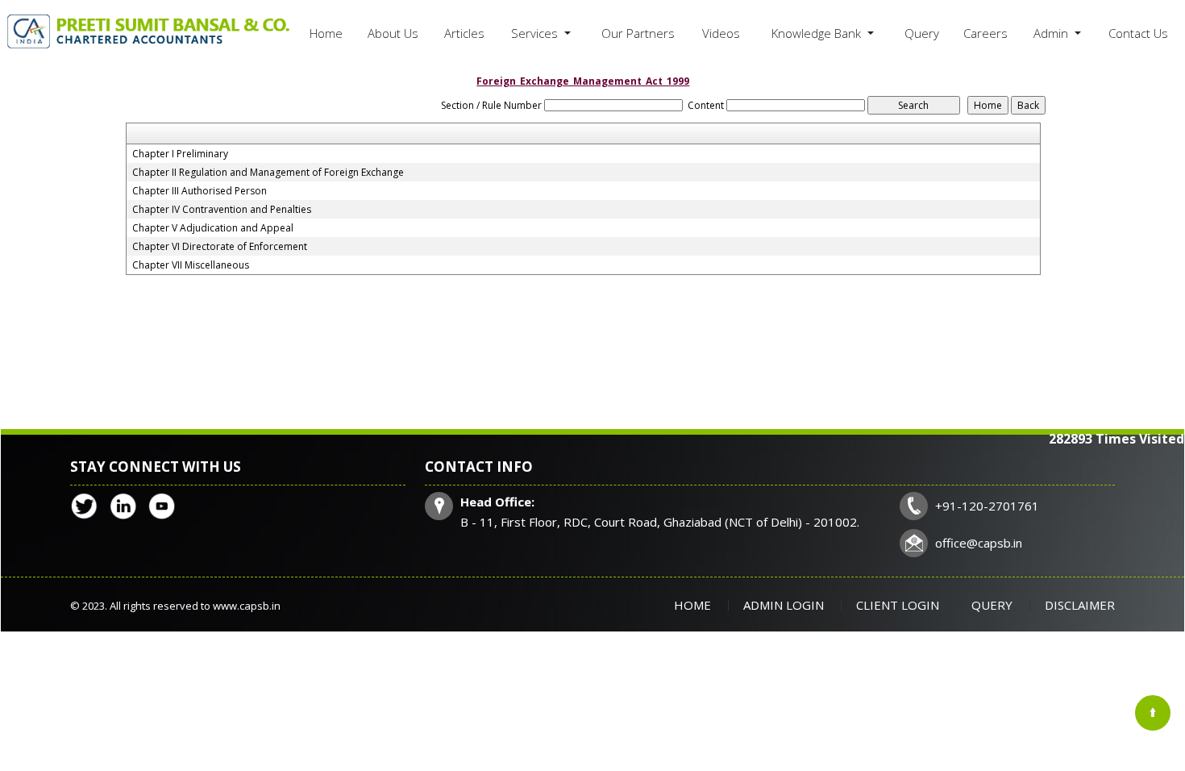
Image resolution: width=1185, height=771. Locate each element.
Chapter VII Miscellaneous (190, 265)
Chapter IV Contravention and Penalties (221, 209)
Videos (721, 33)
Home (326, 33)
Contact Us (1138, 33)
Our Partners (638, 33)
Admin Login (783, 605)
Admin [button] (1052, 33)
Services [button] (536, 33)
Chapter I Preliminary (180, 154)
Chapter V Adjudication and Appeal (212, 228)
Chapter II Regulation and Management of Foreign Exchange (268, 172)
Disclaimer (1080, 605)
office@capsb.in (978, 543)
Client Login (897, 605)
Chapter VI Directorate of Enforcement (219, 246)
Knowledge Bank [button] (817, 33)
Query (921, 33)
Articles (464, 33)
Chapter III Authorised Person (199, 191)
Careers (985, 33)
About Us (393, 33)
